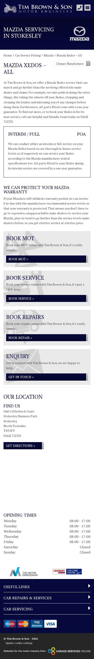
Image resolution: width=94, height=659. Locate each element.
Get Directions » (20, 445)
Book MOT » (18, 259)
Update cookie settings (19, 643)
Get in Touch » (21, 377)
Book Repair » (20, 337)
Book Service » (21, 298)
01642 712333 (12, 436)
